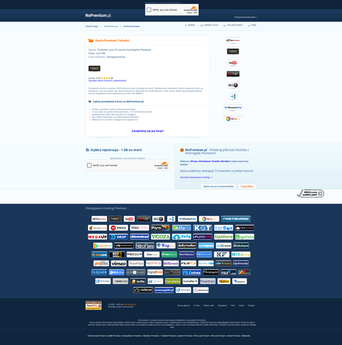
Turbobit (215, 161)
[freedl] (116, 276)
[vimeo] (118, 267)
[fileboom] (172, 276)
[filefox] (188, 267)
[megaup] (97, 241)
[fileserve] (224, 285)
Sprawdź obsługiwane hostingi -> (196, 177)
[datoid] (206, 267)
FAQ (233, 306)
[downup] (155, 285)
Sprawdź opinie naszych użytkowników (107, 80)
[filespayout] (211, 276)
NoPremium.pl (111, 26)
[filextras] (192, 276)
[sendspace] (206, 249)
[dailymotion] (187, 249)
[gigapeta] (244, 241)
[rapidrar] (155, 276)
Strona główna (183, 306)
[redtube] (144, 223)
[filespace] (223, 267)
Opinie (241, 306)
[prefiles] (101, 267)
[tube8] (158, 223)
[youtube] (129, 223)
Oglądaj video (235, 24)
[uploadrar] (202, 241)
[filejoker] (99, 276)
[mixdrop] (241, 258)
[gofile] (137, 285)
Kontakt (251, 306)
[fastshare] (236, 223)
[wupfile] (166, 249)
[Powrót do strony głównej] (98, 17)
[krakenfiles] (221, 258)
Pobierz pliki (211, 24)
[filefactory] (99, 223)
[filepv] (228, 276)
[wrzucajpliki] (164, 294)
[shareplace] (136, 267)
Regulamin (222, 306)
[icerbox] (223, 232)
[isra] (244, 232)
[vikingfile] (120, 285)
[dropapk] (118, 241)
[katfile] (202, 232)
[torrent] (171, 267)
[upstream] (223, 249)
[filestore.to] (153, 267)
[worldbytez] (186, 258)
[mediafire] (187, 223)
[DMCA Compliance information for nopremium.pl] (310, 197)
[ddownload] (139, 241)
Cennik (191, 24)
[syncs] (134, 258)
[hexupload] (169, 258)
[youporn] (139, 232)
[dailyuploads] (181, 241)
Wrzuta (194, 161)
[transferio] (172, 285)
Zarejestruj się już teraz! (148, 131)
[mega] (118, 232)
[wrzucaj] (103, 285)
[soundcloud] (124, 249)
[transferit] (190, 285)
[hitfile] (209, 223)
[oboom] (200, 294)
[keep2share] (136, 276)
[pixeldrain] (207, 285)
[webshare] (241, 249)
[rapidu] (143, 294)
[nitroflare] (145, 249)
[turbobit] (115, 223)
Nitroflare (225, 161)
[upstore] (223, 241)
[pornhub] (160, 232)
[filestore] (204, 258)
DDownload (204, 161)
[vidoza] (160, 241)
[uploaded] (240, 285)
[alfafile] (181, 232)
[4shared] (171, 223)
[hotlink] (99, 258)
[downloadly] (103, 249)
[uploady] (240, 267)
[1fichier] (97, 232)
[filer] (151, 258)
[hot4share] (116, 258)
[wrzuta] (244, 276)
